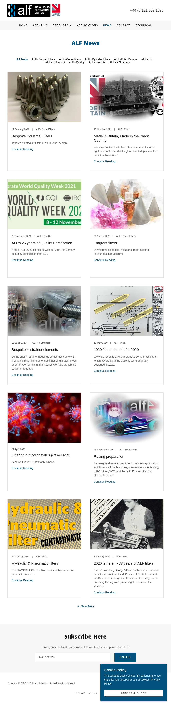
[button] (62, 25)
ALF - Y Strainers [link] (119, 62)
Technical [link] (144, 25)
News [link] (107, 25)
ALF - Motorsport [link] (55, 62)
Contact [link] (123, 25)
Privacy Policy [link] (85, 693)
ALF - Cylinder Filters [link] (97, 59)
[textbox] (72, 657)
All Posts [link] (22, 59)
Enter (125, 657)
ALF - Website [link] (97, 62)
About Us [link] (40, 25)
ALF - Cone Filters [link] (70, 59)
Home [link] (23, 25)
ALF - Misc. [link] (148, 59)
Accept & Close (133, 693)
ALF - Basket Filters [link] (43, 59)
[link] (34, 10)
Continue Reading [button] (22, 149)
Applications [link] (87, 25)
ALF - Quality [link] (76, 62)
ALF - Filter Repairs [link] (125, 59)
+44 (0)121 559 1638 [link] (147, 10)
